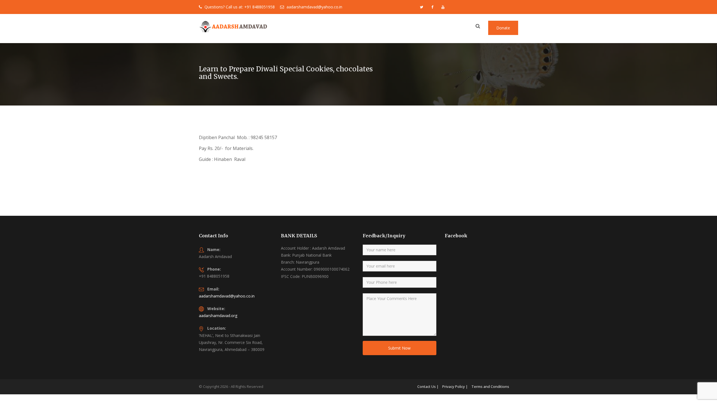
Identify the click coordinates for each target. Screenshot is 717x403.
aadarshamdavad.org (218, 315)
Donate (503, 28)
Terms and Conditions (490, 386)
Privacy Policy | (455, 386)
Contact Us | (428, 386)
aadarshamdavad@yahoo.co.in (227, 296)
